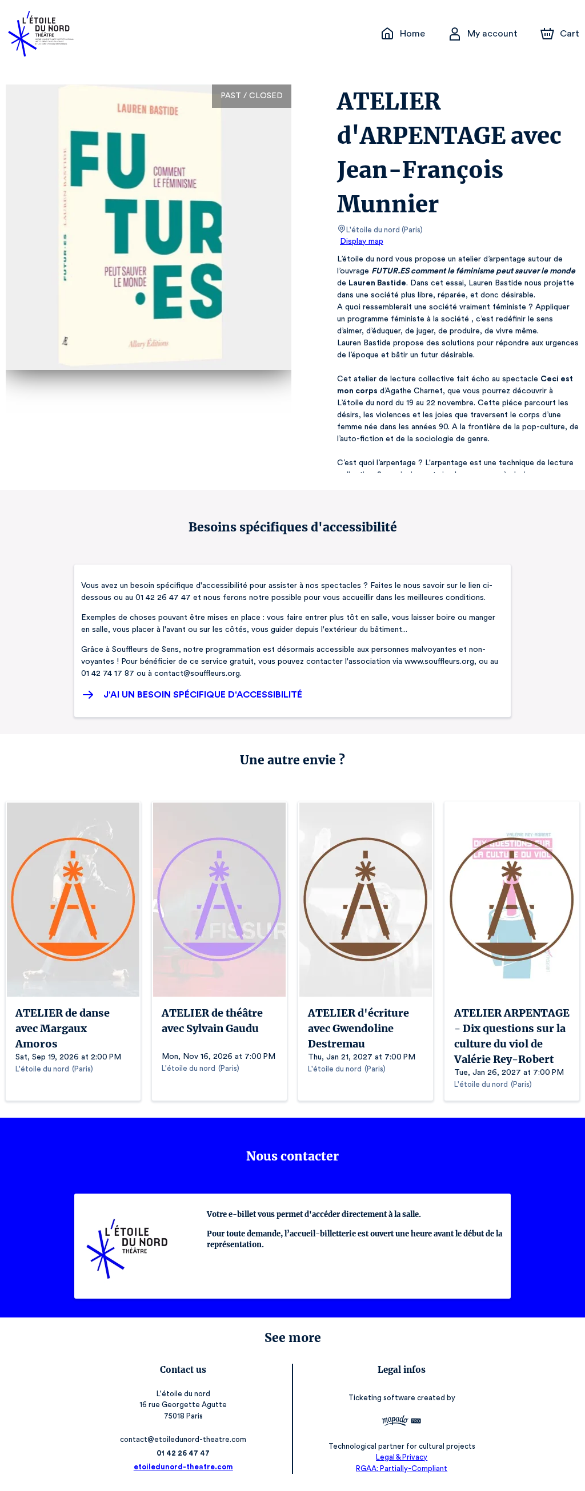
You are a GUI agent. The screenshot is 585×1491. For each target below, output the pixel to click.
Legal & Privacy (401, 1457)
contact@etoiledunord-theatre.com (183, 1439)
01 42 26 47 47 (183, 1453)
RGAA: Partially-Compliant (401, 1468)
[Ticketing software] (401, 1422)
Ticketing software (381, 1397)
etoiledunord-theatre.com (183, 1466)
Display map (361, 241)
